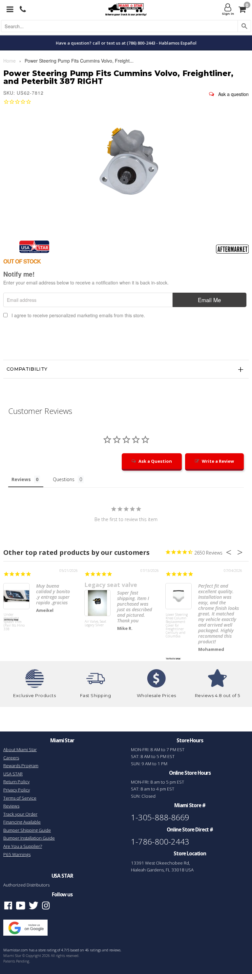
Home (9, 60)
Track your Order (20, 814)
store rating (47, 950)
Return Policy (16, 782)
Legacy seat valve (110, 585)
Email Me (209, 300)
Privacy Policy (16, 790)
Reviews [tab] (21, 479)
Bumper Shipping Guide (27, 830)
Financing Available (22, 822)
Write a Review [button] (218, 461)
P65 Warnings (17, 854)
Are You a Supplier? (22, 846)
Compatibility (27, 369)
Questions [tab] (63, 479)
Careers (11, 758)
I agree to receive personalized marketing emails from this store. (78, 315)
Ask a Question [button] (155, 461)
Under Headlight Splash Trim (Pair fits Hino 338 (14, 622)
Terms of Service (19, 798)
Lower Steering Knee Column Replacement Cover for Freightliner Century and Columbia (177, 625)
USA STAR (13, 774)
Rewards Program (20, 766)
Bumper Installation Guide (29, 838)
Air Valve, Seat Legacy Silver (95, 623)
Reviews (11, 806)
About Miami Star (20, 749)
